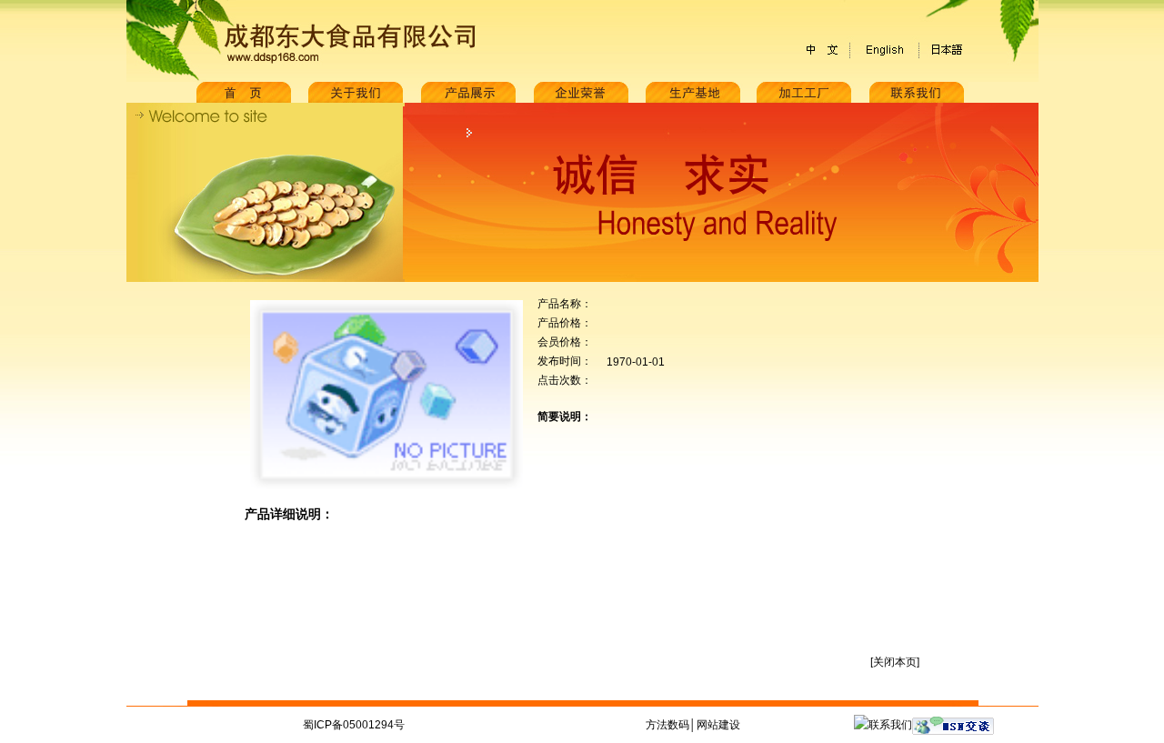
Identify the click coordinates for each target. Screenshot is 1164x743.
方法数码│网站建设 (693, 724)
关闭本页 (895, 662)
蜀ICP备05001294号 (354, 724)
